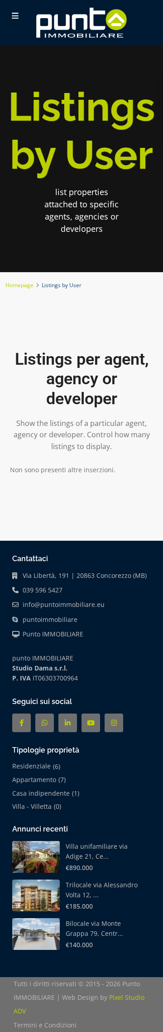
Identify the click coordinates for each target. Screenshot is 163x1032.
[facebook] (21, 723)
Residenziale (31, 766)
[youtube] (91, 723)
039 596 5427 (42, 590)
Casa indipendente (41, 793)
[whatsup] (44, 723)
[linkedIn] (67, 723)
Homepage (19, 285)
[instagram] (114, 723)
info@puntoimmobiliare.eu (64, 604)
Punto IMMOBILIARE (53, 634)
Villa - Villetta (32, 806)
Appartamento (34, 779)
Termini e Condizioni (45, 1025)
